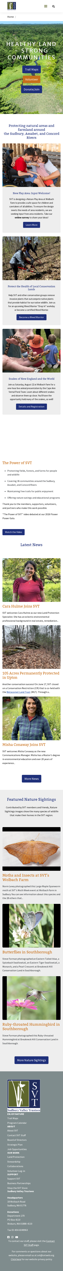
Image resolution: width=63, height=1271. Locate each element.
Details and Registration (31, 406)
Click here (16, 1259)
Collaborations (15, 1166)
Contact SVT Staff (16, 1135)
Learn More (31, 224)
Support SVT (13, 1178)
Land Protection (15, 1156)
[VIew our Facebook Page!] (8, 1237)
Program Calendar (17, 1122)
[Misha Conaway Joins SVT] (31, 731)
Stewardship (13, 1161)
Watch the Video (13, 532)
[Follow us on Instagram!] (12, 1237)
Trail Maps (31, 69)
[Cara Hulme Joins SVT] (31, 590)
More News (31, 779)
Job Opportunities (17, 1149)
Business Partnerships (19, 1183)
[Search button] (53, 6)
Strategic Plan (14, 1144)
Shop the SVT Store (17, 1187)
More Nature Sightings (31, 1060)
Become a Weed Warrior (31, 317)
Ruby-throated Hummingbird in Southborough (31, 1026)
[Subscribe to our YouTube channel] (16, 1237)
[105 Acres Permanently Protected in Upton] (31, 659)
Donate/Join (31, 89)
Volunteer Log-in (16, 1170)
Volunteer (31, 79)
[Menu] (45, 6)
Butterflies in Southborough (27, 952)
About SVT (12, 1130)
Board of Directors (17, 1139)
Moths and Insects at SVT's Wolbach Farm (25, 877)
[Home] (12, 6)
